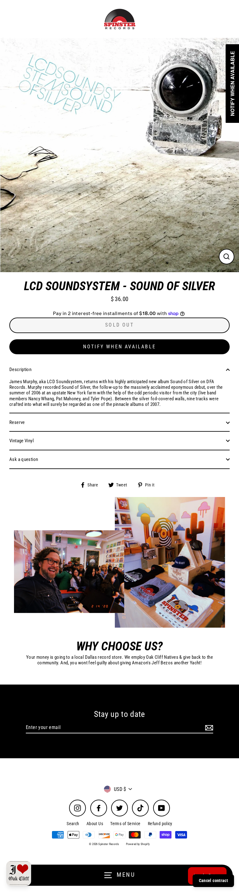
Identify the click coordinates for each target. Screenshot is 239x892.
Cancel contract (213, 880)
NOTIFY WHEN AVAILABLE (119, 347)
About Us (95, 823)
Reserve (17, 422)
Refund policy (160, 823)
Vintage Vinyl (21, 441)
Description (20, 369)
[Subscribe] (208, 727)
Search (73, 823)
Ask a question (23, 459)
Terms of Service (125, 823)
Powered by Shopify (138, 844)
